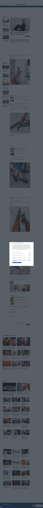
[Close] (32, 243)
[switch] (29, 253)
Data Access (21, 264)
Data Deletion (18, 264)
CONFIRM (17, 262)
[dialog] (21, 254)
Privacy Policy (25, 264)
